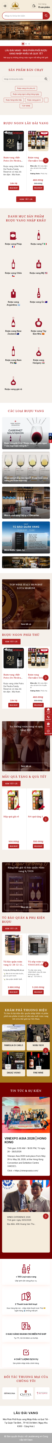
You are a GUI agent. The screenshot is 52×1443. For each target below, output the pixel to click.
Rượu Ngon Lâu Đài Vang (26, 123)
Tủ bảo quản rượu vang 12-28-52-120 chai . (13, 964)
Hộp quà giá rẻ (11, 816)
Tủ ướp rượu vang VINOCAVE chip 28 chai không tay (38, 964)
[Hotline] (48, 718)
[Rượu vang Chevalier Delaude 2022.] (38, 141)
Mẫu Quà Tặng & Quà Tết (24, 777)
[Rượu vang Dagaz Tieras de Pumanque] (26, 30)
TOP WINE (26, 106)
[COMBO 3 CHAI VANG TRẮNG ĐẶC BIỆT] (26, 562)
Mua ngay (14, 188)
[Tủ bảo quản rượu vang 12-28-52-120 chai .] (13, 945)
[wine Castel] (25, 1393)
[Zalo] (48, 725)
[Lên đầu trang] (47, 1438)
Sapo (30, 1439)
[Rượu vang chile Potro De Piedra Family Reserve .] (13, 141)
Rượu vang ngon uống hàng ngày (26, 94)
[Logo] (15, 5)
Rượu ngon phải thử (20, 635)
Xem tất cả (26, 199)
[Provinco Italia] (9, 1393)
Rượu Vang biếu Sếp (14, 100)
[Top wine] (42, 1393)
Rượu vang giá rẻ (34, 100)
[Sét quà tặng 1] (38, 800)
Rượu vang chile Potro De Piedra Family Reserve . (12, 160)
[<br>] (46, 100)
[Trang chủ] (48, 711)
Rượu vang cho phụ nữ (26, 88)
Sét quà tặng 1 (35, 816)
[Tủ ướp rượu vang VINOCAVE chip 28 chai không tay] (38, 945)
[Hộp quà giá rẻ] (13, 800)
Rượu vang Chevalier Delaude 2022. (38, 160)
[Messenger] (48, 731)
